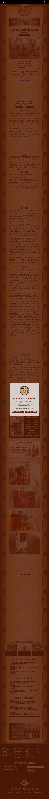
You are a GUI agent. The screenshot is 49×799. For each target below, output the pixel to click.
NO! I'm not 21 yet (31, 411)
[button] (44, 1)
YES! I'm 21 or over (17, 411)
